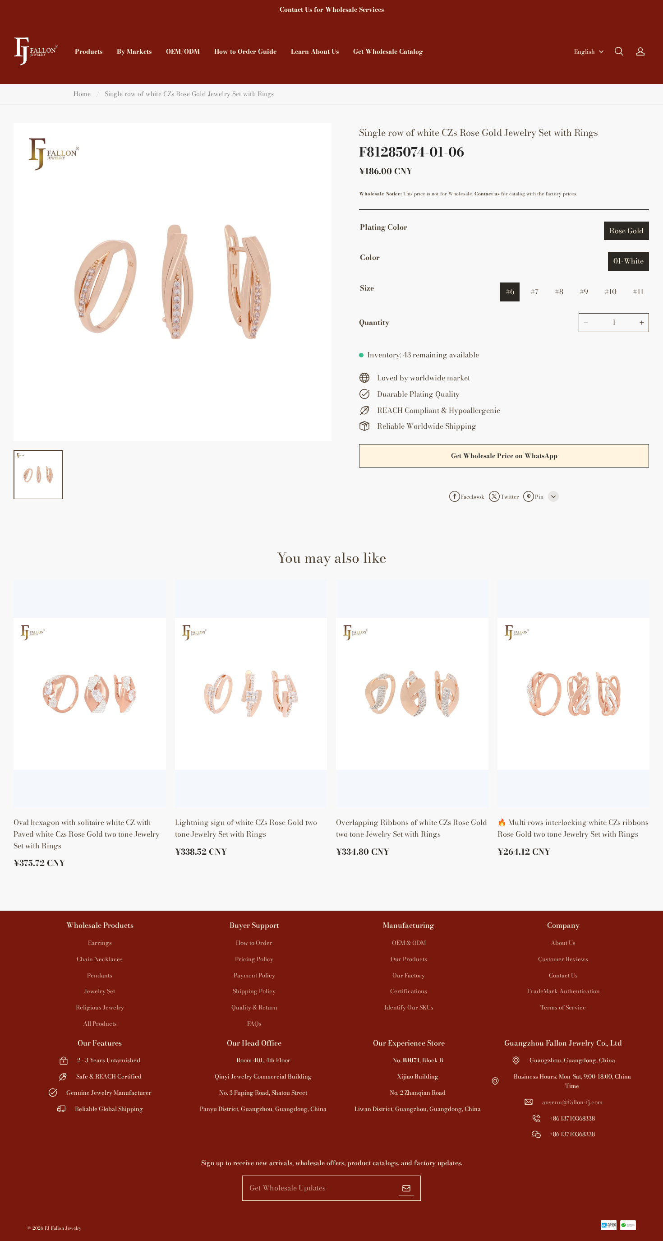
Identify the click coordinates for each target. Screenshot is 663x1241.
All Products (100, 1023)
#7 (534, 291)
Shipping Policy (254, 991)
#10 (610, 291)
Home (82, 94)
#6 (510, 291)
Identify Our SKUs (408, 1007)
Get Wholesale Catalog (388, 51)
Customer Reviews (563, 958)
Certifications (408, 991)
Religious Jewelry (100, 1007)
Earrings (100, 942)
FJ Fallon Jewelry (63, 1228)
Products (88, 51)
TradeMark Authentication (563, 991)
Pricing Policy (254, 958)
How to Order (254, 942)
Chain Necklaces (100, 958)
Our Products (409, 958)
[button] (619, 51)
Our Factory (408, 975)
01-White (628, 260)
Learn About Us (315, 51)
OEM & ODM (409, 942)
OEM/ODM (183, 51)
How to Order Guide (245, 51)
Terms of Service (563, 1007)
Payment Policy (254, 975)
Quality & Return (254, 1007)
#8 (559, 291)
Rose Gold (626, 230)
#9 (584, 291)
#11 (638, 291)
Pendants (99, 975)
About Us (563, 942)
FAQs (254, 1023)
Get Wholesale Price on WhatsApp (504, 456)
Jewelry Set (99, 991)
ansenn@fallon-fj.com (572, 1102)
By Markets (134, 51)
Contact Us (563, 975)
